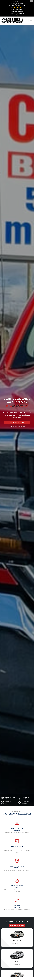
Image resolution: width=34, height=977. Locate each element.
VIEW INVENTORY (18, 422)
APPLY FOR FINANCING (18, 426)
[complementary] (29, 972)
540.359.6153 (22, 15)
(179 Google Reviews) (16, 9)
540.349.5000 (21, 5)
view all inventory (17, 925)
